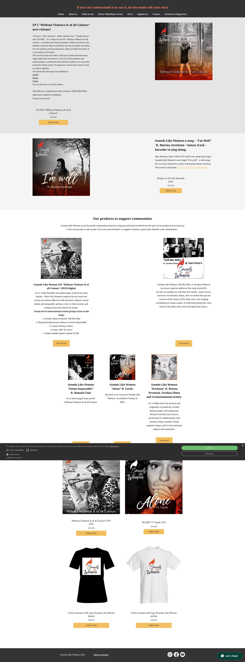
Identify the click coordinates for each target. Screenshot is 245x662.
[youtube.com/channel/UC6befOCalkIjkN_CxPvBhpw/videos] (182, 654)
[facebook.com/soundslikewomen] (176, 654)
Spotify (36, 74)
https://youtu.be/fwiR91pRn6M (192, 167)
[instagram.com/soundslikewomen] (170, 654)
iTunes (35, 81)
